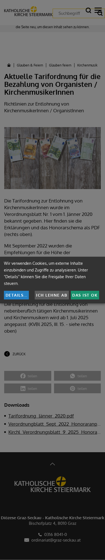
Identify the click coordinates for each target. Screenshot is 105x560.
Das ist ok (84, 295)
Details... (16, 295)
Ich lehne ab (51, 295)
